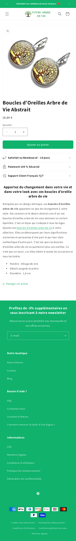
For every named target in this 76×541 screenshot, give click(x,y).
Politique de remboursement (23, 470)
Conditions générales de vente (53, 528)
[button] (7, 14)
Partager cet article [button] (17, 283)
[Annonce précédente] (6, 4)
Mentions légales (17, 454)
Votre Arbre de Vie (26, 522)
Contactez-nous (16, 408)
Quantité (7, 125)
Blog (9, 378)
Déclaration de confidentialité (24, 478)
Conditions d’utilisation (20, 462)
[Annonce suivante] (69, 4)
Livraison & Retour (17, 416)
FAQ (9, 400)
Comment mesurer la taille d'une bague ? (31, 424)
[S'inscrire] (65, 336)
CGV (9, 446)
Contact (11, 370)
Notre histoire (15, 362)
